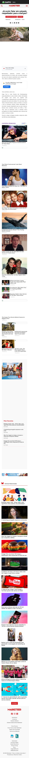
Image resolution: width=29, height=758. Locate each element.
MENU (14, 2)
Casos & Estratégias (11, 16)
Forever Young (14, 745)
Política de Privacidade (14, 729)
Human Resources (14, 744)
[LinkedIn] (14, 23)
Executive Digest (14, 742)
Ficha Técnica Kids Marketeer (14, 727)
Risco (14, 747)
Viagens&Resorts (14, 748)
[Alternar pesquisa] (2, 6)
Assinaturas (14, 717)
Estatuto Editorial (14, 720)
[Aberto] (27, 5)
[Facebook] (10, 23)
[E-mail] (19, 23)
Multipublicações (14, 750)
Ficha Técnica (14, 726)
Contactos (14, 719)
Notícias (20, 16)
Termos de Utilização (14, 731)
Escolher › (6, 86)
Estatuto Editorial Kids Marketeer (14, 722)
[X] (12, 23)
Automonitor (14, 740)
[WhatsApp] (17, 23)
